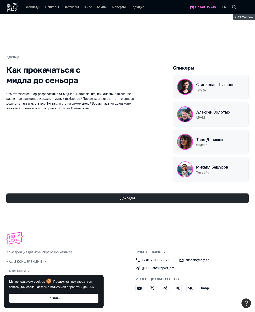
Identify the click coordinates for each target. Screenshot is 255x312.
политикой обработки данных (72, 287)
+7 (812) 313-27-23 (155, 260)
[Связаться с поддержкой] (246, 303)
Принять (53, 298)
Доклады (127, 198)
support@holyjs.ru (197, 260)
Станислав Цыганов (215, 84)
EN (224, 7)
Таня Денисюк (210, 139)
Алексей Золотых (213, 112)
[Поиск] (234, 7)
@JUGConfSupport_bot (158, 268)
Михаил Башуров (212, 167)
